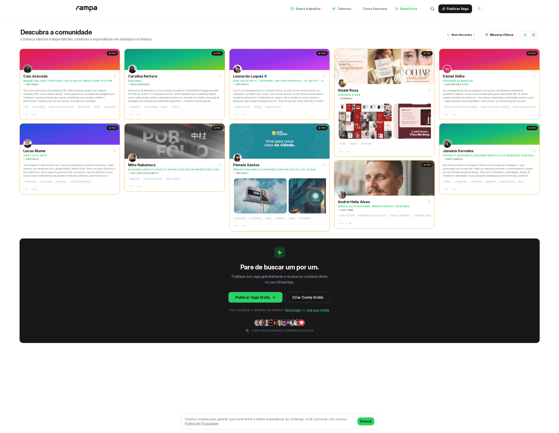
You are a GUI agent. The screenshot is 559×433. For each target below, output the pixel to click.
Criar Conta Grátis (307, 297)
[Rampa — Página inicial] (86, 8)
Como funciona (375, 9)
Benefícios (408, 9)
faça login (293, 310)
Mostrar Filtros (502, 35)
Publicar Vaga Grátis (252, 297)
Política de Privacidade (201, 423)
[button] (70, 84)
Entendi (366, 421)
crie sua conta (317, 310)
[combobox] (461, 35)
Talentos (344, 9)
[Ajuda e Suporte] (432, 8)
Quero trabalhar (308, 9)
